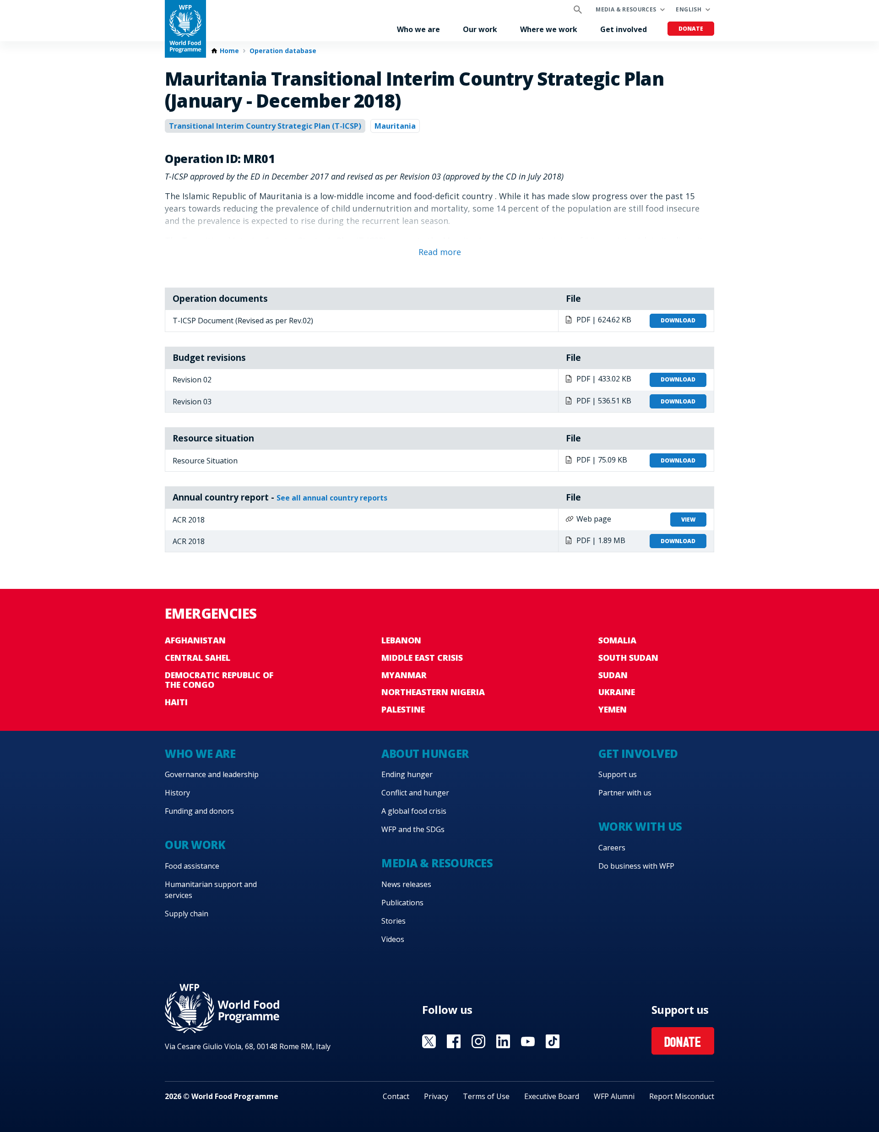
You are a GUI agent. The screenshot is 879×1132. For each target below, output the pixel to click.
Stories (393, 921)
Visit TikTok (552, 1041)
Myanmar (404, 674)
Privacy (436, 1096)
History (177, 793)
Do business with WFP (636, 866)
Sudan (613, 674)
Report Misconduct (681, 1096)
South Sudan (628, 657)
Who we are (418, 29)
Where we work (548, 29)
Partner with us (624, 793)
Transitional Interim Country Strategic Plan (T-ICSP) (265, 126)
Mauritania (395, 126)
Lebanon (401, 640)
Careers (611, 848)
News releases (406, 884)
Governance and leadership (212, 774)
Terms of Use (486, 1096)
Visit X (429, 1041)
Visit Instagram (478, 1041)
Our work (480, 29)
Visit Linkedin (503, 1041)
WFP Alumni (614, 1096)
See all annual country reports (332, 498)
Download (678, 320)
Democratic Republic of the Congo (219, 680)
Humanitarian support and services (211, 889)
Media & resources (626, 9)
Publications (402, 903)
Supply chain (186, 914)
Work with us (640, 826)
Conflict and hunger (415, 793)
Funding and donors (199, 811)
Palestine (403, 709)
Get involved (623, 29)
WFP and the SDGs (413, 829)
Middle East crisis (422, 657)
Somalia (617, 640)
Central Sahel (197, 657)
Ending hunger (407, 774)
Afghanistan (195, 640)
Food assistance (192, 866)
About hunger (424, 753)
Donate (690, 29)
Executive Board (551, 1096)
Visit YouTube (528, 1041)
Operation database (283, 51)
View (688, 519)
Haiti (176, 702)
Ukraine (616, 691)
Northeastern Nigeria (433, 691)
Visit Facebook (454, 1041)
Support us (617, 774)
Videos (392, 939)
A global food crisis (413, 811)
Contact (396, 1096)
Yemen (612, 709)
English (688, 9)
